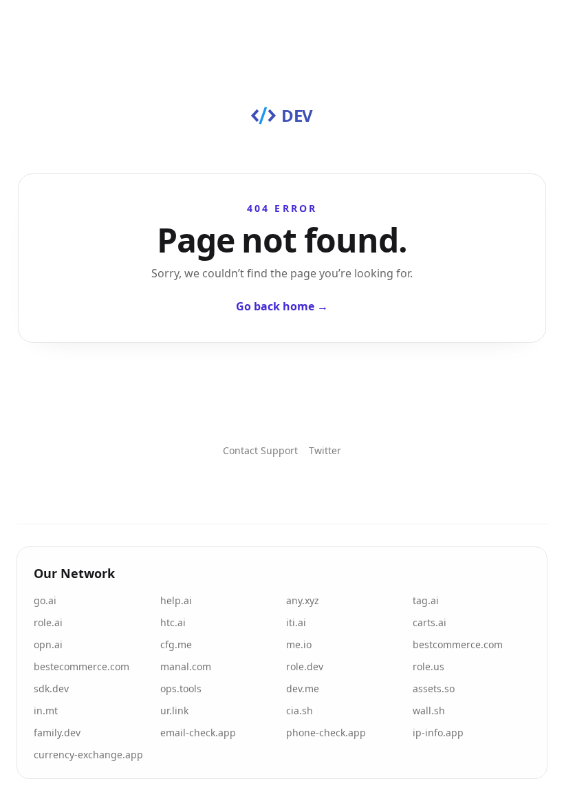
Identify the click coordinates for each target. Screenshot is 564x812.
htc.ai (173, 622)
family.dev (57, 732)
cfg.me (176, 644)
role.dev (304, 666)
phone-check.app (326, 732)
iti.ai (296, 622)
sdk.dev (51, 688)
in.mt (46, 710)
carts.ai (429, 622)
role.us (428, 666)
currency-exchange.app (88, 754)
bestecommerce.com (81, 666)
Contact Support (260, 450)
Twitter (325, 450)
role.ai (48, 622)
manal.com (185, 666)
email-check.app (198, 732)
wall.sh (429, 710)
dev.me (302, 688)
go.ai (45, 600)
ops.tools (181, 688)
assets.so (434, 688)
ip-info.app (438, 732)
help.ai (176, 600)
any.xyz (302, 600)
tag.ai (426, 600)
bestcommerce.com (458, 644)
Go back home (282, 306)
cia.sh (299, 710)
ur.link (174, 710)
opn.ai (48, 644)
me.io (299, 644)
